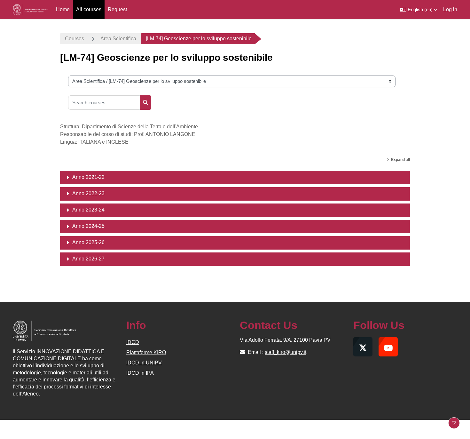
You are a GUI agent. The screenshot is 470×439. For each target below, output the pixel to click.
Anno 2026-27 (88, 258)
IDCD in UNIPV (144, 362)
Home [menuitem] (63, 9)
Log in (450, 9)
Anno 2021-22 (88, 177)
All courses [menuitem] (88, 9)
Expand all (400, 159)
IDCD (132, 342)
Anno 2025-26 (88, 242)
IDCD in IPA (140, 373)
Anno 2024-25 (88, 226)
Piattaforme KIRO (146, 352)
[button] (418, 9)
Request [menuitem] (117, 9)
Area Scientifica (118, 38)
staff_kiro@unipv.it (285, 352)
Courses (74, 38)
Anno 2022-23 (88, 193)
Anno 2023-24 (88, 209)
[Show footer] (454, 423)
